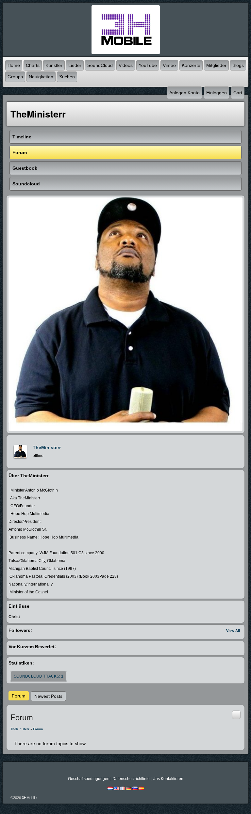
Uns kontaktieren (168, 778)
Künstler (53, 65)
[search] (236, 714)
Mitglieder (216, 65)
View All (233, 631)
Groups (15, 76)
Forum (18, 695)
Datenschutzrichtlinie (131, 778)
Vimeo (169, 65)
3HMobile (29, 798)
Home (14, 65)
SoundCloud (100, 65)
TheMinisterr (47, 447)
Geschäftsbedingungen (88, 778)
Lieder (74, 65)
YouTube (148, 65)
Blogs (238, 65)
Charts (33, 65)
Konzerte (191, 65)
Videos (126, 65)
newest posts (48, 696)
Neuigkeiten (41, 76)
